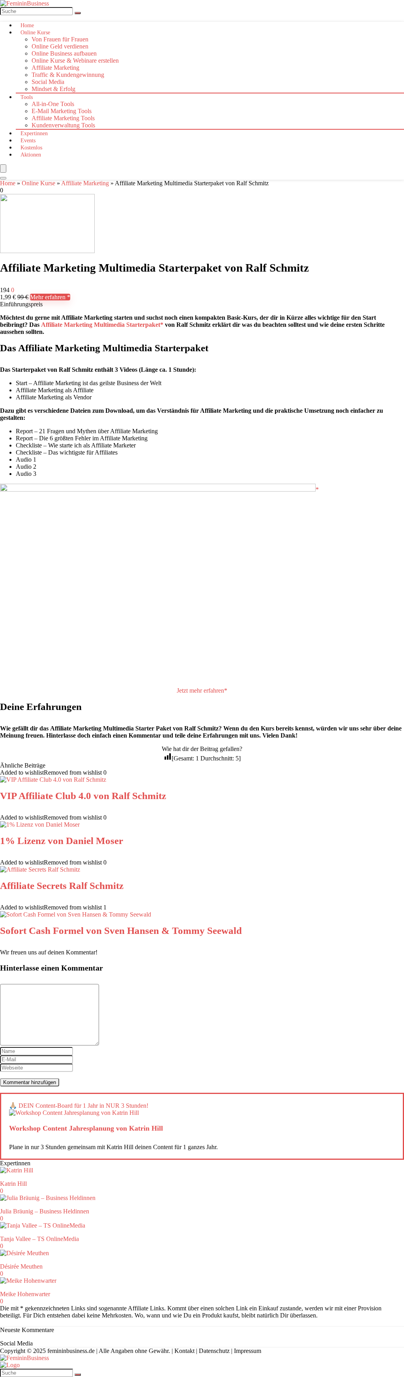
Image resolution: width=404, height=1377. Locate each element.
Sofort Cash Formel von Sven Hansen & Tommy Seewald (121, 930)
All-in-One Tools (53, 104)
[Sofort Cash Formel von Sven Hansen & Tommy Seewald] (75, 914)
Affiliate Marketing (55, 67)
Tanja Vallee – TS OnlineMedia (39, 1238)
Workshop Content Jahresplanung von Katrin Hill (86, 1128)
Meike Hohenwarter (25, 1294)
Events (28, 140)
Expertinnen (34, 133)
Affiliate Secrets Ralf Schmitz (61, 885)
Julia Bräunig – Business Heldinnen (44, 1211)
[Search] (3, 178)
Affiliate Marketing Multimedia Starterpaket (100, 324)
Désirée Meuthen (21, 1266)
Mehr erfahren (48, 297)
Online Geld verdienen (60, 46)
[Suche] (78, 13)
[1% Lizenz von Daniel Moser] (40, 824)
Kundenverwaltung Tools (63, 125)
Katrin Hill (13, 1183)
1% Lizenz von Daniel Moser (61, 840)
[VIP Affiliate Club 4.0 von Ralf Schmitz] (53, 779)
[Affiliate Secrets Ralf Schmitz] (40, 869)
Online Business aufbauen (64, 53)
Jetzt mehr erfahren (200, 690)
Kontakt (184, 1350)
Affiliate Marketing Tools (63, 118)
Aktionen (31, 155)
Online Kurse (35, 32)
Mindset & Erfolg (53, 89)
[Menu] (3, 168)
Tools (27, 97)
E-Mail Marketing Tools (62, 111)
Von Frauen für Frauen (60, 39)
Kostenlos (31, 148)
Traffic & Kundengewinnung (68, 74)
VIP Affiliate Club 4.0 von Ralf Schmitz (83, 795)
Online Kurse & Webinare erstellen (75, 60)
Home (27, 25)
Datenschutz (214, 1350)
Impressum (247, 1350)
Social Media (48, 81)
